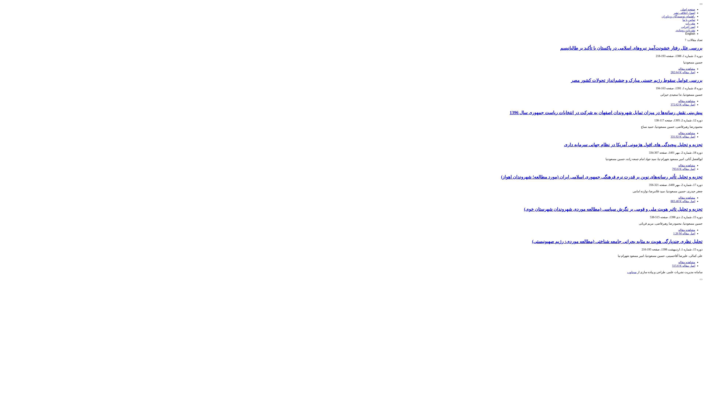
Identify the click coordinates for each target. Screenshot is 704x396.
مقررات (690, 23)
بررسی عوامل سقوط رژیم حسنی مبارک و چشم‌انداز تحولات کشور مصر (637, 80)
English (690, 33)
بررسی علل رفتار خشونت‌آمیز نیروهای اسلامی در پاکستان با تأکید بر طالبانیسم (631, 48)
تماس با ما (689, 19)
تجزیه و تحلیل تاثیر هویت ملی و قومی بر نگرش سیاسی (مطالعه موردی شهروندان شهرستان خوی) (613, 209)
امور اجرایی (688, 26)
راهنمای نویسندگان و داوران (678, 16)
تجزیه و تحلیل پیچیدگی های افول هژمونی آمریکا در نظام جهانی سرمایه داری (633, 144)
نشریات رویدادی (685, 30)
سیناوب (632, 272)
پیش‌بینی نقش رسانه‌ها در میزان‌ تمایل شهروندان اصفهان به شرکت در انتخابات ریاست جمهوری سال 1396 (606, 112)
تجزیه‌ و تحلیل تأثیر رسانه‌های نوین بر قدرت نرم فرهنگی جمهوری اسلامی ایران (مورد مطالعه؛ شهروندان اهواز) (602, 177)
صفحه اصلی (687, 9)
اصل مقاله (683, 72)
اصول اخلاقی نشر (684, 12)
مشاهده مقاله (686, 68)
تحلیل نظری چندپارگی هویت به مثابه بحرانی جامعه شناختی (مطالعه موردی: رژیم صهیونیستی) (617, 241)
